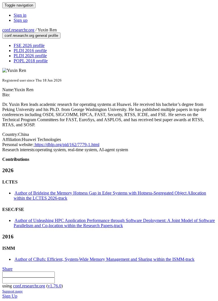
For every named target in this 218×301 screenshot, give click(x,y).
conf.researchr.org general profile (31, 35)
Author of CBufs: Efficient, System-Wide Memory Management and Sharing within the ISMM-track (104, 259)
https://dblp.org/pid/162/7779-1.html (66, 144)
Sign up (21, 20)
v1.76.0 (54, 285)
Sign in (20, 15)
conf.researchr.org (18, 29)
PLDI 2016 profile (30, 50)
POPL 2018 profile (31, 60)
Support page (12, 291)
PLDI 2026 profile (30, 55)
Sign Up (9, 296)
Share (7, 268)
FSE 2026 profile (29, 45)
